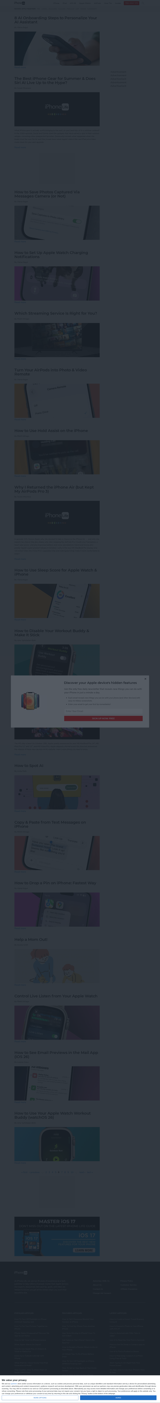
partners (14, 1383)
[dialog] (80, 1389)
